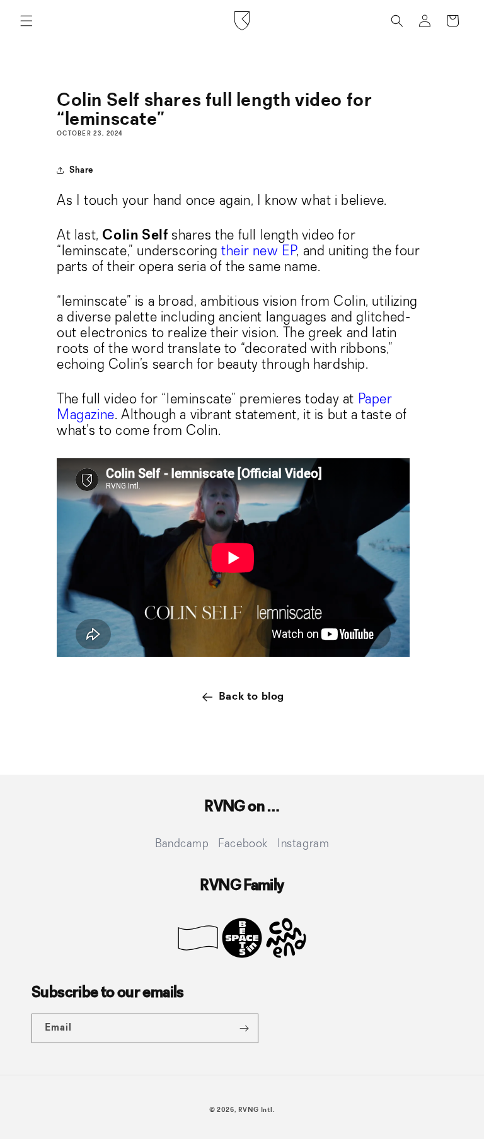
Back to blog (251, 696)
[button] (26, 21)
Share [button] (81, 170)
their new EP (258, 251)
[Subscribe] (244, 1028)
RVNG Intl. (256, 1110)
